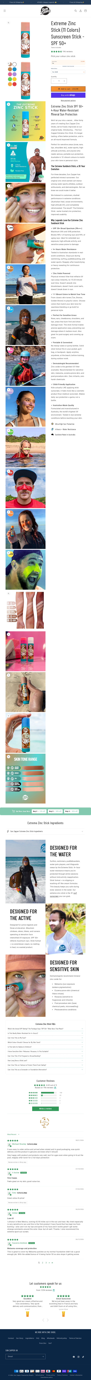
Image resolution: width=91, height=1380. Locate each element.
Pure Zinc (42, 1343)
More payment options (68, 100)
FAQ (37, 1338)
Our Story (19, 1338)
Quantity (54, 76)
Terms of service (62, 1375)
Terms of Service (75, 1338)
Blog (43, 1338)
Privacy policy (50, 1375)
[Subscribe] (43, 1356)
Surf (50, 1343)
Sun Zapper (17, 1375)
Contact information (76, 1375)
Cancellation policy (46, 1377)
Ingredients (30, 1338)
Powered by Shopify (27, 1375)
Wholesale (50, 1338)
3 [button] (46, 1263)
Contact (11, 1338)
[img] (12, 1141)
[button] (4, 10)
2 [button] (42, 1263)
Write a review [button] (45, 1109)
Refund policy (62, 1338)
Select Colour (54, 68)
